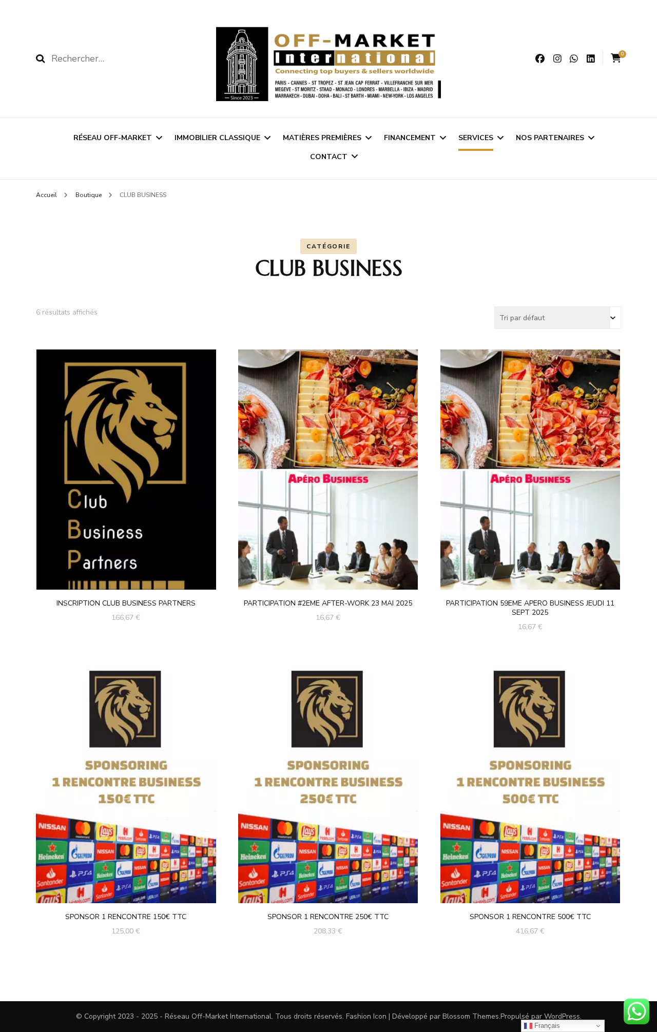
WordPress (562, 1016)
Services (475, 138)
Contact (328, 157)
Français (546, 1025)
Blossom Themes (470, 1016)
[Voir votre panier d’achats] (616, 58)
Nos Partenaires (550, 138)
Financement (410, 138)
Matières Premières (322, 138)
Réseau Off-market (112, 138)
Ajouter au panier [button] (126, 466)
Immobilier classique (217, 138)
